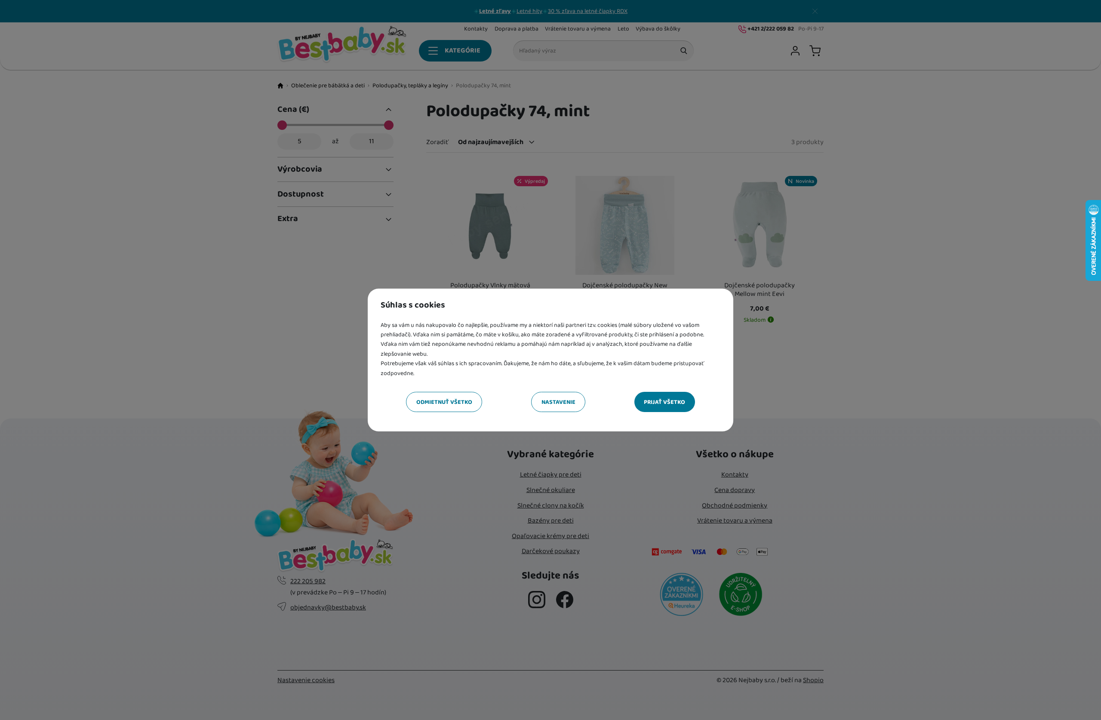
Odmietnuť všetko (444, 402)
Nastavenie (558, 402)
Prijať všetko (664, 402)
